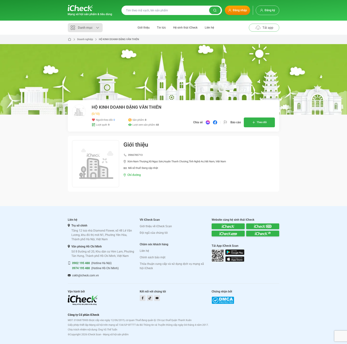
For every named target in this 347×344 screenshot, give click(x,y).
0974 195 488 (81, 268)
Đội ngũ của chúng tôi (154, 232)
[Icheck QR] (262, 226)
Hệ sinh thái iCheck (185, 27)
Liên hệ (209, 27)
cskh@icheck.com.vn (85, 275)
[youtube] (157, 298)
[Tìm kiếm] (215, 10)
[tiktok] (150, 298)
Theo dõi (262, 122)
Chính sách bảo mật (152, 257)
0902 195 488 (81, 263)
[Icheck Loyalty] (262, 233)
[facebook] (142, 298)
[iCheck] (228, 226)
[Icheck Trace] (228, 233)
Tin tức (161, 27)
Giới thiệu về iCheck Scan (156, 226)
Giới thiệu (144, 27)
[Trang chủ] (90, 10)
